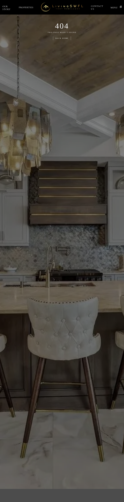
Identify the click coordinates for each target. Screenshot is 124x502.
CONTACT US (97, 7)
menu (114, 7)
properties (26, 7)
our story (6, 8)
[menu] (121, 7)
